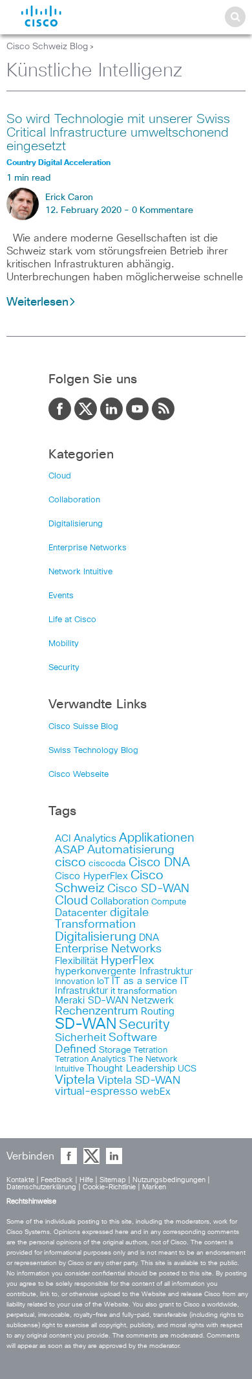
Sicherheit (80, 1038)
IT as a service (145, 981)
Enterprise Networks (87, 548)
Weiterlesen (37, 302)
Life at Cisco (72, 620)
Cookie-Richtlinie (110, 1187)
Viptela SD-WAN (139, 1080)
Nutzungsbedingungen (169, 1179)
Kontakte (21, 1179)
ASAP (70, 850)
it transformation (143, 991)
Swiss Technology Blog (93, 750)
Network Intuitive (80, 572)
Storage (115, 1050)
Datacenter (81, 913)
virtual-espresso (96, 1091)
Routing (157, 1011)
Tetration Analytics (90, 1059)
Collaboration (74, 500)
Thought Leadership (131, 1068)
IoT (103, 981)
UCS (187, 1068)
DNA (149, 938)
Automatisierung (130, 850)
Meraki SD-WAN (92, 1000)
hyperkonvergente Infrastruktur (124, 971)
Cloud (59, 476)
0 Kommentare (162, 210)
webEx (155, 1092)
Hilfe (87, 1179)
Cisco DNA (159, 863)
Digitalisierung (75, 524)
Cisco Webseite (78, 774)
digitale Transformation (102, 918)
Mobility (63, 644)
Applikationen (156, 838)
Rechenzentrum (96, 1011)
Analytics (95, 838)
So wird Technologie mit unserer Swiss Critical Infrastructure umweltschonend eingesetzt (118, 133)
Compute (168, 902)
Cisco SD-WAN (148, 889)
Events (61, 596)
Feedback (58, 1179)
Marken (154, 1187)
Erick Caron (69, 197)
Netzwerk (152, 1000)
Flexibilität (76, 961)
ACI (63, 839)
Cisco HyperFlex (91, 876)
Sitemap (114, 1179)
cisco (70, 862)
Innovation (74, 982)
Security (63, 668)
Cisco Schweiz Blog (47, 46)
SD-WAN (85, 1024)
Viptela (75, 1079)
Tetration (150, 1050)
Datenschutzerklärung (42, 1187)
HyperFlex (127, 961)
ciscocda (107, 863)
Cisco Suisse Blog (83, 727)
